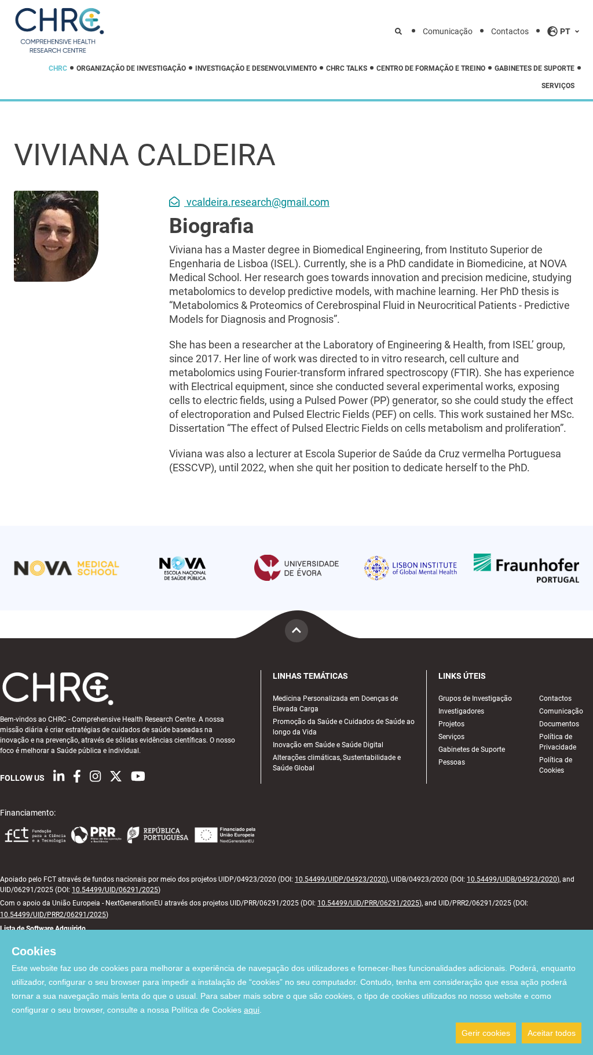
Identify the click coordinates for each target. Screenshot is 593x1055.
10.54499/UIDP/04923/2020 (340, 879)
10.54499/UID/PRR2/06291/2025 (53, 915)
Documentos (559, 724)
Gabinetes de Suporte (534, 68)
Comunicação (448, 31)
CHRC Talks (346, 68)
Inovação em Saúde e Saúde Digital (328, 745)
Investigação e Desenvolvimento (256, 68)
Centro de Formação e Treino (430, 68)
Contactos (510, 31)
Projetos (451, 724)
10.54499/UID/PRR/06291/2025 (368, 903)
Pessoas (451, 762)
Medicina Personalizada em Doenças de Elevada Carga (335, 703)
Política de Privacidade (557, 742)
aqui (251, 1009)
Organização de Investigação (131, 68)
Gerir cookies (486, 1033)
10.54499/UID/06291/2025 (115, 890)
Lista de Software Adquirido (43, 929)
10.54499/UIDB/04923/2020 (512, 879)
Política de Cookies (555, 765)
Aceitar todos (552, 1033)
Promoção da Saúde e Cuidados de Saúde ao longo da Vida (344, 727)
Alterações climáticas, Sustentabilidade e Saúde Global (337, 763)
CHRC (58, 68)
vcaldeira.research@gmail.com (257, 202)
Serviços (557, 86)
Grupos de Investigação (475, 698)
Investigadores (461, 711)
